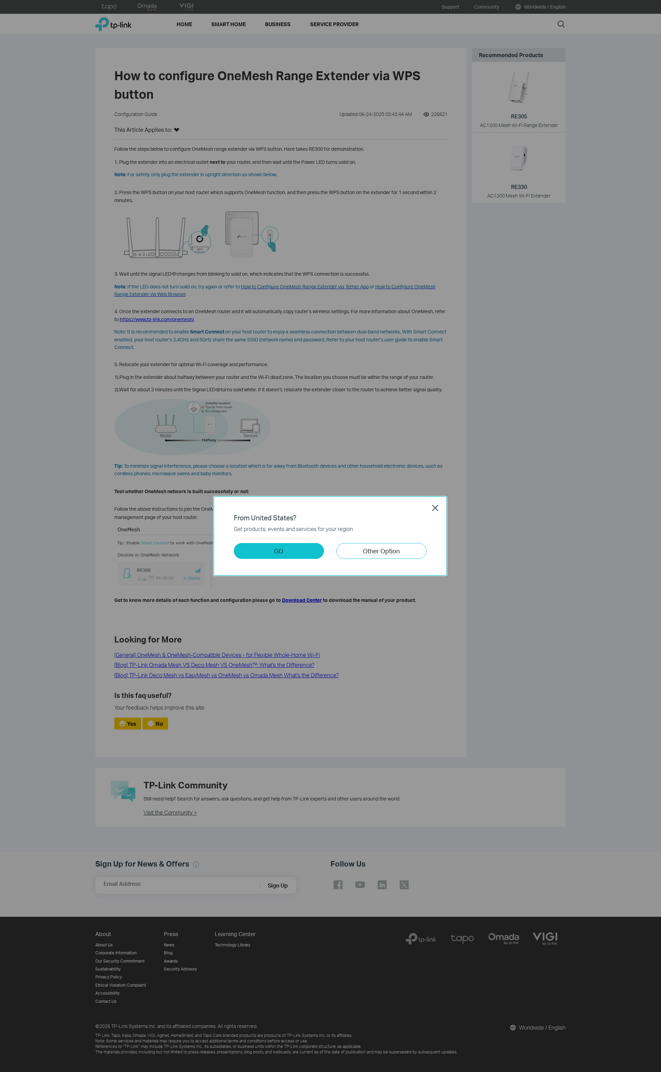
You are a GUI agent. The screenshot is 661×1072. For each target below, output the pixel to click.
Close (435, 508)
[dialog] (330, 536)
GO (278, 551)
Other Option (381, 551)
